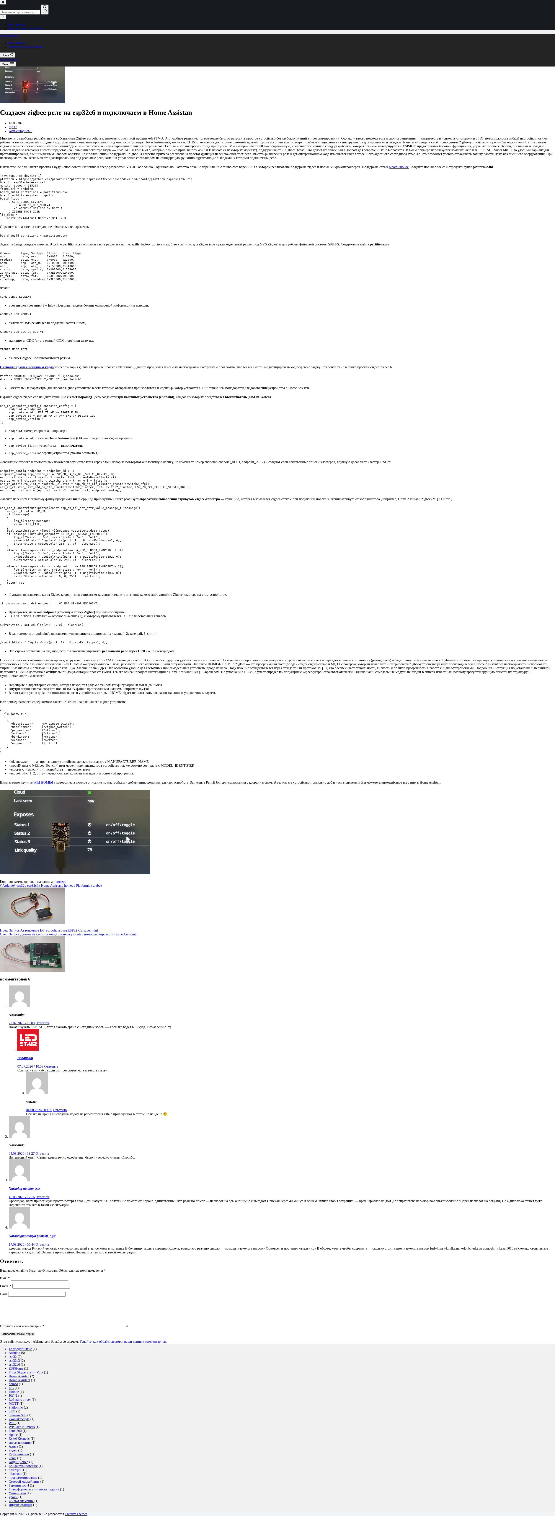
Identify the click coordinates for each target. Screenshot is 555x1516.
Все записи (17, 43)
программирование (23, 1477)
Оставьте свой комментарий (22, 1326)
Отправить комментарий (18, 1334)
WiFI (12, 1423)
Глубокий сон (19, 1454)
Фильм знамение (21, 1501)
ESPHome (16, 1368)
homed (67, 885)
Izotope (14, 1392)
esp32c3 (14, 1360)
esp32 (13, 127)
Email (5, 1286)
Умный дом (17, 1493)
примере (60, 881)
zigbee (96, 885)
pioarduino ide (399, 167)
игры (12, 1458)
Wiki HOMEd (43, 782)
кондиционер (18, 1462)
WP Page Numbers (22, 1427)
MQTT (14, 1403)
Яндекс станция (20, 1505)
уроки (13, 1497)
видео (13, 1450)
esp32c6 (31, 885)
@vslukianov (9, 35)
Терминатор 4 (19, 1485)
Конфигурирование (23, 1466)
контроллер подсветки (25, 47)
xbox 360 (15, 1431)
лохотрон (15, 1470)
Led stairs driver (20, 1399)
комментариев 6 (20, 131)
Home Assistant (19, 1380)
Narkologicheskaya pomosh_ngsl (32, 1236)
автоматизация (20, 1442)
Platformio (81, 885)
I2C (11, 1388)
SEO (12, 1411)
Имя (5, 1278)
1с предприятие (20, 1349)
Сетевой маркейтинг (24, 1481)
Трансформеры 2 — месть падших (34, 1489)
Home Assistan (50, 885)
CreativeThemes (76, 1514)
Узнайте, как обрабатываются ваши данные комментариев (123, 1341)
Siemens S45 (17, 1415)
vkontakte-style (19, 1419)
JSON (13, 1396)
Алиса (13, 1446)
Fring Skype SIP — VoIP (26, 1372)
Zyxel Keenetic (19, 1438)
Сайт (3, 1294)
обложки (15, 1473)
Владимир (25, 1058)
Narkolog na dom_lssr (24, 1188)
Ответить (42, 1023)
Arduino (7, 885)
